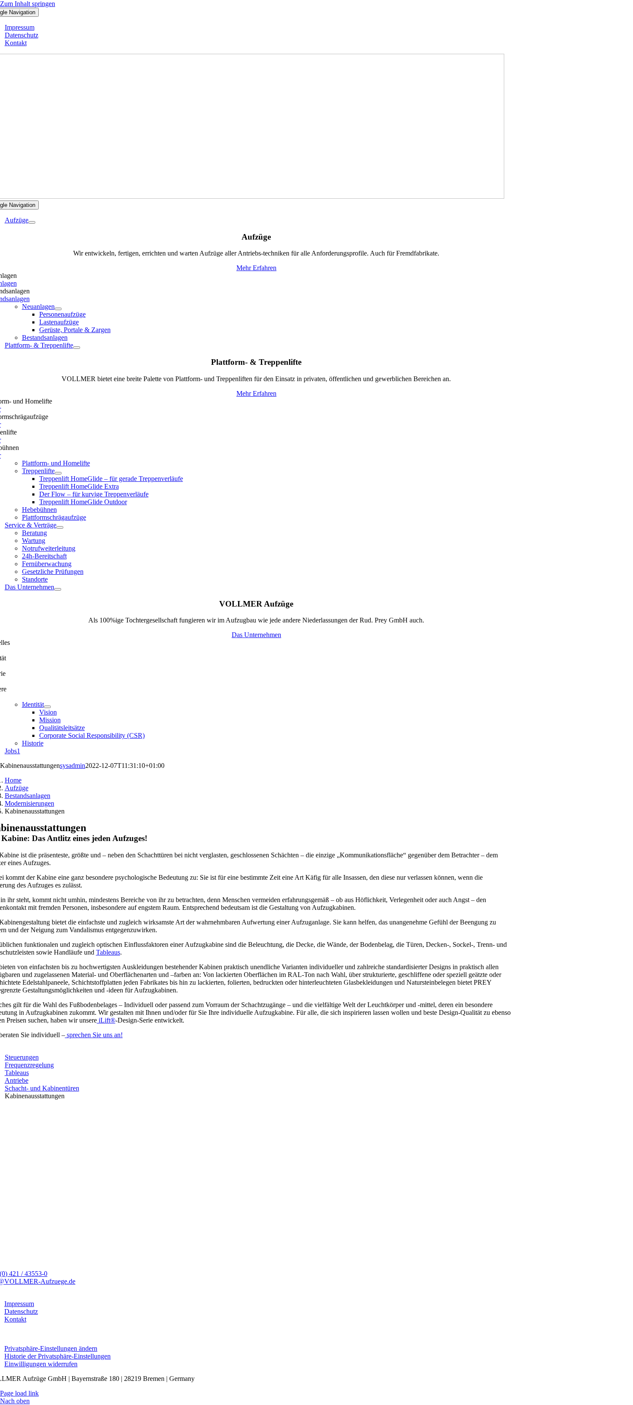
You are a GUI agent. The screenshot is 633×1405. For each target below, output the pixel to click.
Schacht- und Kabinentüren (42, 1088)
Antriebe (16, 1080)
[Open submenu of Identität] (47, 707)
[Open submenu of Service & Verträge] (59, 527)
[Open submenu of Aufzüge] (31, 222)
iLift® (106, 1020)
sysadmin (72, 765)
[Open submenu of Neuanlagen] (58, 309)
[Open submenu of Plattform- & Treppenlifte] (76, 347)
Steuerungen (22, 1057)
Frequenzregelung (29, 1065)
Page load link (19, 1393)
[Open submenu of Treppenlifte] (58, 473)
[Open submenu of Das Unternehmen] (57, 589)
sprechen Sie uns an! (94, 1034)
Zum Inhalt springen (27, 3)
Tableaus (108, 952)
